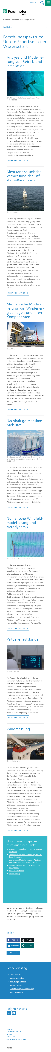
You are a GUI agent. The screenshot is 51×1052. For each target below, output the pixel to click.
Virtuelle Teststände (16, 871)
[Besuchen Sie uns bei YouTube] (14, 1013)
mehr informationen (18, 507)
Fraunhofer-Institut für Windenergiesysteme (19, 20)
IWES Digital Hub (16, 992)
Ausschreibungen (14, 1032)
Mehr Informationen (18, 293)
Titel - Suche (42, 3)
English (32, 3)
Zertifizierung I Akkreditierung (22, 989)
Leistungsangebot (17, 978)
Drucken (13, 953)
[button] (13, 940)
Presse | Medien (16, 985)
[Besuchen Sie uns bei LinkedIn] (9, 1013)
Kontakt (10, 1029)
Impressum (11, 1037)
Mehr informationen (18, 409)
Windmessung (14, 874)
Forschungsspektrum (18, 982)
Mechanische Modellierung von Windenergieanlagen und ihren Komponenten (25, 861)
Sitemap (10, 1034)
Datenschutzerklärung (16, 1039)
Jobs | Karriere (15, 975)
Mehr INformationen (18, 160)
